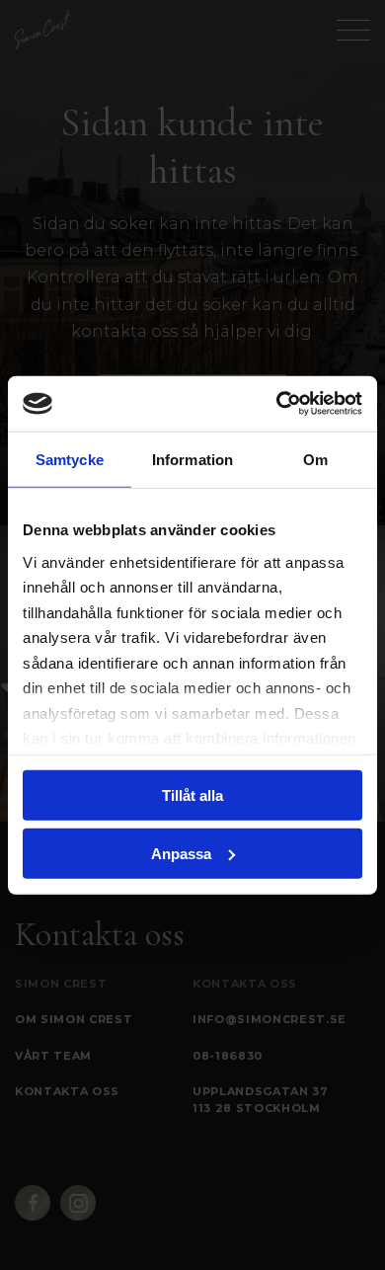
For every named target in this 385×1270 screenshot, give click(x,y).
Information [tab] (192, 458)
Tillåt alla (192, 795)
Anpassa (181, 852)
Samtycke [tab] (70, 458)
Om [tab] (315, 458)
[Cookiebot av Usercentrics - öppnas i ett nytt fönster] (277, 404)
